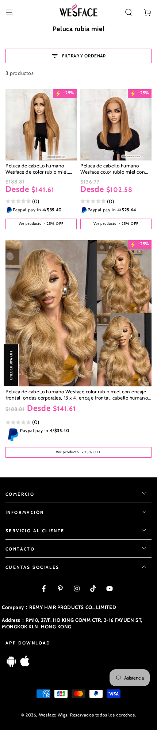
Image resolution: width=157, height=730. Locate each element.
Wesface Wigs (53, 715)
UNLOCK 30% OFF (11, 365)
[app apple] (25, 664)
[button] (128, 12)
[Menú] (9, 12)
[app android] (11, 664)
